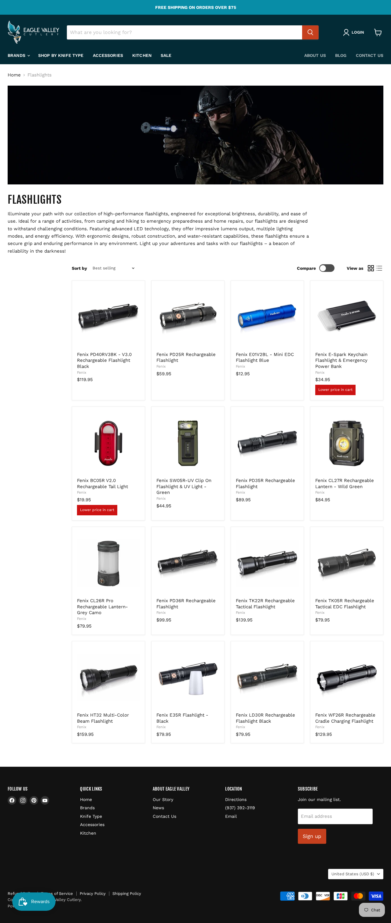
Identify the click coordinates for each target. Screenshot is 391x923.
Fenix (81, 372)
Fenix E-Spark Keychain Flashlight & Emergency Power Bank (341, 360)
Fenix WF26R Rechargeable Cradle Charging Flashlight (345, 718)
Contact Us (369, 55)
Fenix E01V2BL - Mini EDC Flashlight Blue (265, 357)
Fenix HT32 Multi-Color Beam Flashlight (103, 718)
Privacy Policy (93, 893)
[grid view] (371, 268)
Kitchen (142, 55)
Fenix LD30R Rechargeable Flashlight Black (265, 718)
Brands (17, 55)
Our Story (163, 799)
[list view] (379, 268)
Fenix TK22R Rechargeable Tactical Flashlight (265, 604)
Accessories (108, 55)
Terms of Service (57, 893)
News (158, 807)
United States (352, 874)
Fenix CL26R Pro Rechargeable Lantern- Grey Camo (102, 606)
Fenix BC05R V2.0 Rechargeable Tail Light (102, 483)
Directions (236, 799)
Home (14, 75)
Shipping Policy (126, 893)
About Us (315, 55)
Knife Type (91, 816)
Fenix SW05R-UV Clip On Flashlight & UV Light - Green (183, 486)
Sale (166, 55)
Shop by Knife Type (61, 55)
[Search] (310, 32)
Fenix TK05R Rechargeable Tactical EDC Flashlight (344, 604)
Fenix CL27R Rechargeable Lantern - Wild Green (344, 483)
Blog (341, 55)
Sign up (312, 836)
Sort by (79, 268)
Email (231, 816)
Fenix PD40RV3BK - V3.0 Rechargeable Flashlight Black (104, 360)
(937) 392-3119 (240, 807)
